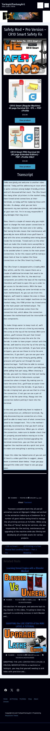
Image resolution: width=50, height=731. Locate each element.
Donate (6, 702)
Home (5, 699)
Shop (30, 699)
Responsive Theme (11, 716)
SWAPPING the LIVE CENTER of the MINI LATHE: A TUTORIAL (25, 625)
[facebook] (5, 690)
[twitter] (12, 690)
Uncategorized (25, 602)
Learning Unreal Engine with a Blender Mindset (25, 569)
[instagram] (18, 690)
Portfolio (23, 699)
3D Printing (13, 699)
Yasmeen (28, 502)
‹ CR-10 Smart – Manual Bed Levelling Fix (14, 549)
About (36, 699)
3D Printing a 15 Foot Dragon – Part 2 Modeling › (32, 549)
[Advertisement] (25, 486)
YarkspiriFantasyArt (13, 4)
